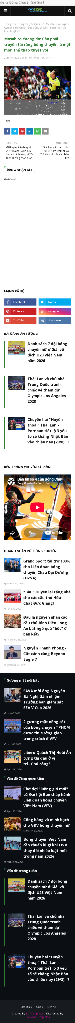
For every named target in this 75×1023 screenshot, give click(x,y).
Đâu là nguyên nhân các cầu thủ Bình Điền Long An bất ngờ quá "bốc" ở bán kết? (45, 626)
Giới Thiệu (26, 1007)
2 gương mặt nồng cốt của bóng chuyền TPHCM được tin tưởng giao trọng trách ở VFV (46, 730)
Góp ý (39, 1007)
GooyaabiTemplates (37, 1017)
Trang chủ (10, 24)
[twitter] (55, 302)
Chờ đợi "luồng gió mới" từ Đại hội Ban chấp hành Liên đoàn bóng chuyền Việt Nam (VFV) (46, 797)
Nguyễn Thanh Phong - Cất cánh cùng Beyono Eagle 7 (44, 654)
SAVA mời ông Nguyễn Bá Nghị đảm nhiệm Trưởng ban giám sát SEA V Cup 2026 (44, 699)
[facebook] (20, 302)
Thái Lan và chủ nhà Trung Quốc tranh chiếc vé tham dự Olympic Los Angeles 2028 (47, 390)
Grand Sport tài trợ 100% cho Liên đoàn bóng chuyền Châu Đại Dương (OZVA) (46, 569)
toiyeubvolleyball (17, 58)
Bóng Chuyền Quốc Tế (31, 24)
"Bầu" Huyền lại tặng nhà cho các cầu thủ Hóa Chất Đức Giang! (47, 597)
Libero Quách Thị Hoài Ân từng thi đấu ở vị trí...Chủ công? (47, 758)
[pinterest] (20, 311)
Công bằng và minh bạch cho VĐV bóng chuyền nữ (46, 822)
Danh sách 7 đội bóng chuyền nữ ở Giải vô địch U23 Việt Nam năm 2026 (47, 352)
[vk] (55, 320)
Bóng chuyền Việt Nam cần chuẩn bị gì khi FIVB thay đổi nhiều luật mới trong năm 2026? (45, 848)
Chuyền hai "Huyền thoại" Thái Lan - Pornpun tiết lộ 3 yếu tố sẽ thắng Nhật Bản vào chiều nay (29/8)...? (48, 430)
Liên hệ (52, 1007)
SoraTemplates (35, 1013)
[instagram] (55, 311)
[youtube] (20, 320)
